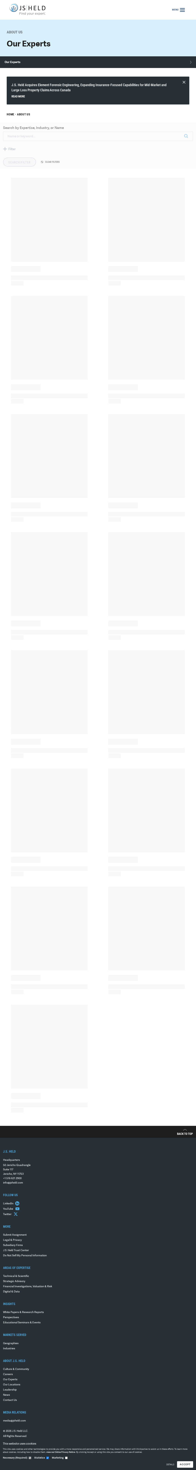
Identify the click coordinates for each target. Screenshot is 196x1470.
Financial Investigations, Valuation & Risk (27, 1286)
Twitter (7, 1214)
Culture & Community (16, 1369)
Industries (9, 1348)
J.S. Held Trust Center (16, 1250)
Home (10, 114)
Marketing (58, 1458)
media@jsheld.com (14, 1420)
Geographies (11, 1343)
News (6, 1395)
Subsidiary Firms (13, 1245)
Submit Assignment (15, 1235)
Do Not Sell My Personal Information (25, 1255)
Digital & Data (11, 1291)
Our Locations (11, 1384)
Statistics (39, 1458)
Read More (18, 96)
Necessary (15, 1458)
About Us (23, 114)
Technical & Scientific (16, 1276)
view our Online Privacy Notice (60, 1452)
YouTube (8, 1209)
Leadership (10, 1389)
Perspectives (11, 1317)
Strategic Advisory (14, 1281)
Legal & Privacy (12, 1240)
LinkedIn (8, 1203)
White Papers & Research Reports (23, 1312)
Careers (8, 1374)
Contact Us (10, 1400)
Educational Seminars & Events (22, 1322)
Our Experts (10, 1379)
